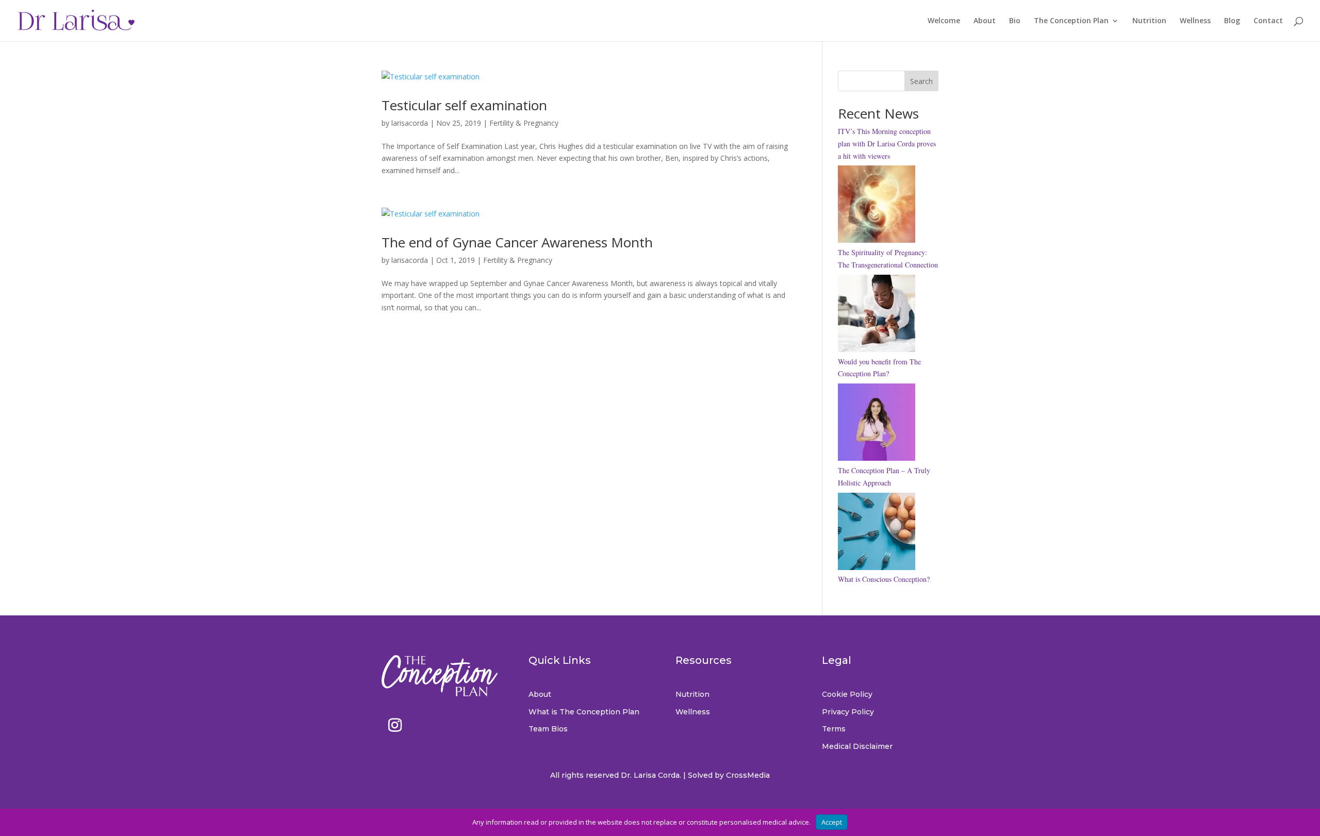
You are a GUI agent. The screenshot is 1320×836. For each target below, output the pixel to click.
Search (921, 81)
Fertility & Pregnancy (523, 123)
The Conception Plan (1071, 21)
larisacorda (409, 123)
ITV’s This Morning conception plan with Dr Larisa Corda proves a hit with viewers (887, 143)
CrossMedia (748, 775)
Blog (1232, 21)
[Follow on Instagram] (395, 725)
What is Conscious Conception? (884, 579)
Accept (831, 822)
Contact (1268, 21)
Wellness (1195, 21)
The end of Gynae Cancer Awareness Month (517, 242)
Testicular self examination (464, 105)
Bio (1014, 21)
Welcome (944, 21)
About (985, 21)
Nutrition (1149, 21)
